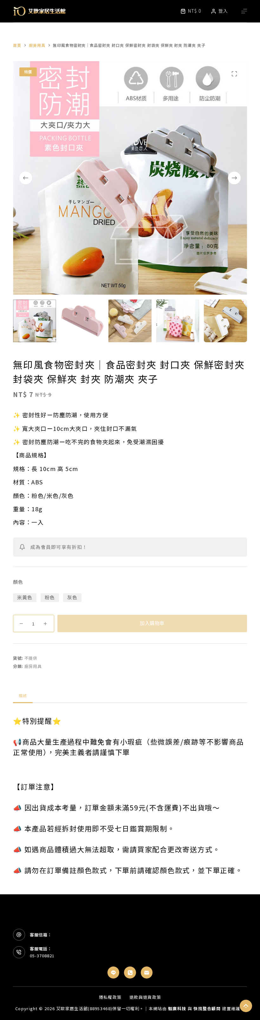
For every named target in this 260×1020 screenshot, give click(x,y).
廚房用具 (33, 666)
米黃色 (25, 597)
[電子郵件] (147, 972)
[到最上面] (246, 1006)
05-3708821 (42, 956)
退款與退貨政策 (145, 997)
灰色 (72, 597)
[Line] (113, 972)
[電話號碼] (130, 972)
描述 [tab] (23, 695)
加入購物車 (152, 623)
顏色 (18, 581)
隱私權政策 (110, 997)
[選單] (244, 11)
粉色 (50, 597)
